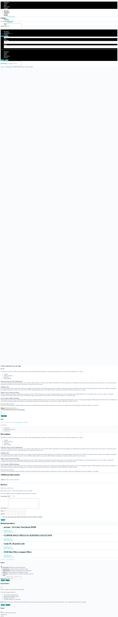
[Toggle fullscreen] (4, 614)
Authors (6, 13)
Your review (4, 508)
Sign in (2, 60)
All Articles (7, 12)
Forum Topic (10, 47)
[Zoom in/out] (6, 614)
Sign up (7, 60)
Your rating (4, 496)
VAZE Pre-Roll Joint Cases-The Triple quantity (13, 409)
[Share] (3, 614)
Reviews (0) (7, 430)
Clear (16, 408)
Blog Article (10, 46)
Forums (6, 15)
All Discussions (11, 16)
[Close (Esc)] (1, 611)
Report (7, 580)
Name (3, 511)
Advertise (6, 19)
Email (3, 514)
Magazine (6, 11)
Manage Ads (10, 41)
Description (7, 427)
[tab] (60, 428)
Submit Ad (10, 22)
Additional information (9, 429)
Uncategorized (8, 67)
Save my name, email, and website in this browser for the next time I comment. (22, 517)
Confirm (8, 604)
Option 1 (3, 408)
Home (2, 67)
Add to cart (3, 416)
